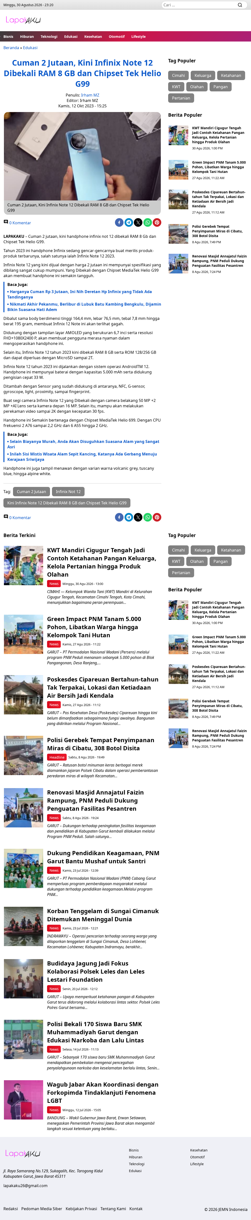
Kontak (136, 1208)
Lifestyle (138, 36)
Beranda (11, 47)
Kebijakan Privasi (81, 1208)
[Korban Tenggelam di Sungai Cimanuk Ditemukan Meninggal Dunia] (23, 926)
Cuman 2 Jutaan (31, 491)
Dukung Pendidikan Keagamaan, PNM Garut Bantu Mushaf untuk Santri (103, 857)
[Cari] (240, 5)
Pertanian (181, 98)
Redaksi (10, 1208)
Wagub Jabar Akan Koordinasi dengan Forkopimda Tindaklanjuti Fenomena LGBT (103, 1092)
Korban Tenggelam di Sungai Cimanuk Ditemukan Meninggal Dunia (103, 915)
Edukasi (70, 36)
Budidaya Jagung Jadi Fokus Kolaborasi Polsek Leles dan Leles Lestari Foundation (96, 971)
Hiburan (27, 36)
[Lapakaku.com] (23, 20)
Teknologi (49, 36)
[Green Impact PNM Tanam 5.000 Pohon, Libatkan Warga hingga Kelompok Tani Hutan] (178, 170)
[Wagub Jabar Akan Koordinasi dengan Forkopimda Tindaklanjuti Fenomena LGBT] (23, 1100)
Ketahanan (231, 75)
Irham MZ (90, 95)
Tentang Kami (113, 1208)
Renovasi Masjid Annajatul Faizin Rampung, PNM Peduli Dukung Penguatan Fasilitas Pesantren (219, 261)
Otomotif (117, 36)
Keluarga (203, 75)
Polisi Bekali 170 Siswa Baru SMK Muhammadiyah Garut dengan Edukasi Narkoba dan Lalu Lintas (95, 1032)
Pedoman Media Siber (41, 1208)
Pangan (220, 86)
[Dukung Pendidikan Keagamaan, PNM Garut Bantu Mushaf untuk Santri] (23, 868)
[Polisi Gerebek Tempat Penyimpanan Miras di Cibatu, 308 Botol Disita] (178, 234)
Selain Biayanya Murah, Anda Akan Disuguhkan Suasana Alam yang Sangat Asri (83, 444)
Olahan (197, 86)
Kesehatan (93, 36)
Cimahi (178, 75)
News (54, 583)
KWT (176, 86)
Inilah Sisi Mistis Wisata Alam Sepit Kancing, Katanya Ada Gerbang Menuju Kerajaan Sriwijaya (82, 456)
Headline (57, 757)
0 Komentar (19, 223)
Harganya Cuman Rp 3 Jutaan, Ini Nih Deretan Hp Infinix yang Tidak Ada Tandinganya (79, 294)
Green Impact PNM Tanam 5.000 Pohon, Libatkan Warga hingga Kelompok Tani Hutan (219, 167)
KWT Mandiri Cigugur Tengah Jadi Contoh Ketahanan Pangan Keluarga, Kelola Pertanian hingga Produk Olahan (218, 135)
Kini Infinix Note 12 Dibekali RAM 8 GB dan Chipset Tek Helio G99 (66, 503)
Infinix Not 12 (68, 491)
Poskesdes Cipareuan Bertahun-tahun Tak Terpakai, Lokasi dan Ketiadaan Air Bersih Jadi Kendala (218, 199)
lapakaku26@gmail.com (25, 1185)
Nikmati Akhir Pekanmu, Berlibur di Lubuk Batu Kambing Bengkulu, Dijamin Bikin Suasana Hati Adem (84, 306)
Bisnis (8, 36)
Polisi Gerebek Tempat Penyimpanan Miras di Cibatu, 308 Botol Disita (217, 231)
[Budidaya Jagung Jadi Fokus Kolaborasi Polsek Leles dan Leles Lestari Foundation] (23, 978)
